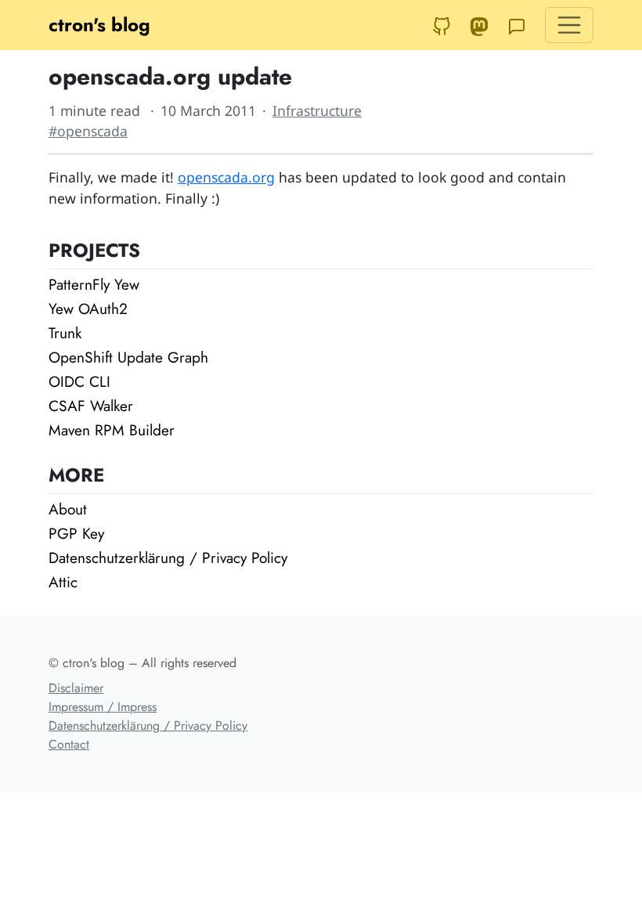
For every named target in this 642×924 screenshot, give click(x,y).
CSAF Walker (91, 406)
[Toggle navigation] (569, 25)
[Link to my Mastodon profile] (479, 25)
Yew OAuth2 (88, 308)
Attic (63, 582)
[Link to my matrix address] (516, 25)
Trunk (65, 333)
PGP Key (76, 533)
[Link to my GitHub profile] (441, 25)
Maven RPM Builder (112, 430)
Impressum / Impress (103, 707)
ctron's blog (99, 24)
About (68, 509)
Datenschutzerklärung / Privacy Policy (168, 557)
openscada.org (226, 177)
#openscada (88, 130)
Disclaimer (76, 688)
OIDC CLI (79, 381)
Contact (69, 744)
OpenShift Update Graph (128, 357)
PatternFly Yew (94, 284)
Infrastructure (317, 110)
